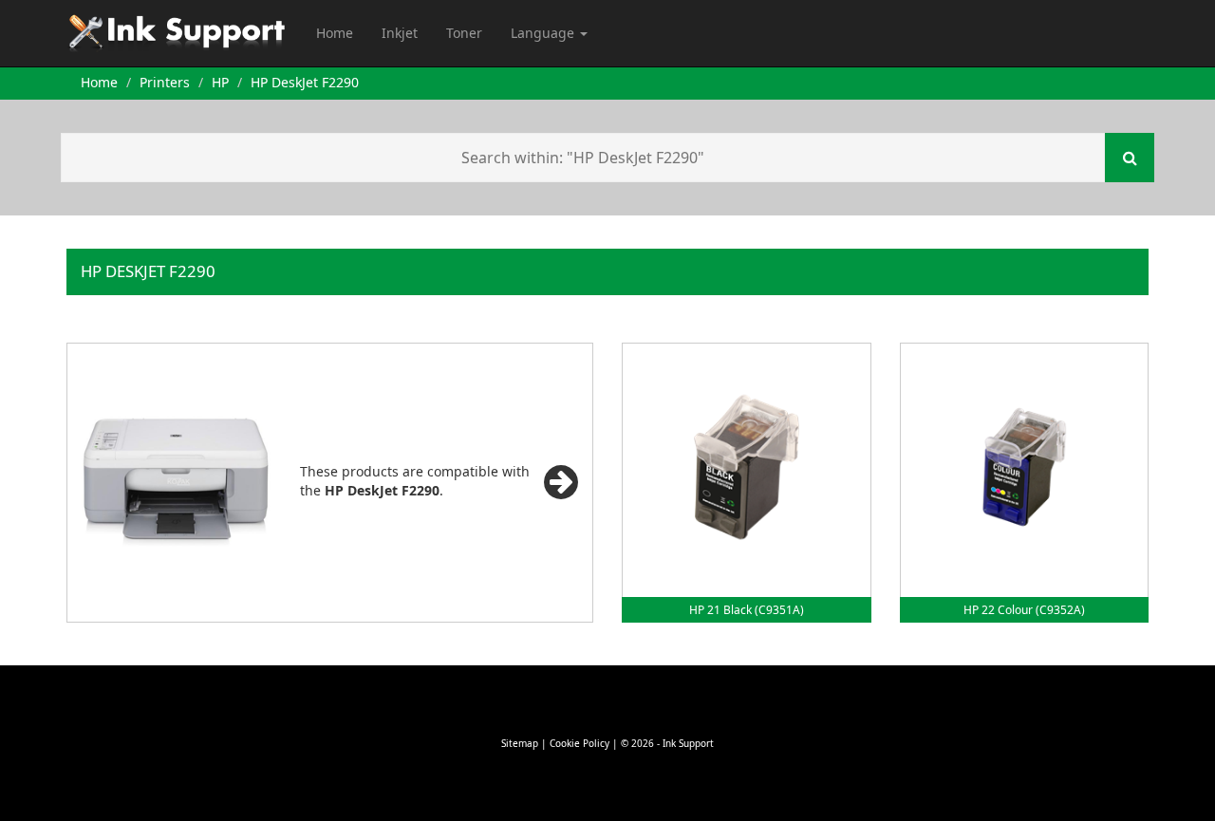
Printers (165, 82)
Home (334, 33)
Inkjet (400, 33)
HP (220, 82)
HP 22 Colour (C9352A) (1024, 610)
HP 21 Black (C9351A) (746, 610)
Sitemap (519, 743)
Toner (464, 33)
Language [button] (544, 33)
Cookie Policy (579, 743)
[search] (1129, 157)
